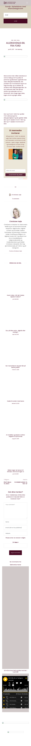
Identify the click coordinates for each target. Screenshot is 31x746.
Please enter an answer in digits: (16, 538)
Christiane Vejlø (17, 195)
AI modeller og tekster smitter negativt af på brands (15, 435)
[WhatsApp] (17, 190)
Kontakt (9, 718)
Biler (12, 40)
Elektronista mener (15, 565)
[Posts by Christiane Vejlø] (9, 194)
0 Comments (15, 199)
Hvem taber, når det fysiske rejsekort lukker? (15, 296)
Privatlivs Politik (19, 718)
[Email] (15, 190)
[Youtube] (18, 740)
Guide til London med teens (15, 401)
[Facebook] (11, 190)
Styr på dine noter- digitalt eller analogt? (15, 331)
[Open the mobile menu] (27, 3)
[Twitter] (13, 190)
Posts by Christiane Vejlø (15, 251)
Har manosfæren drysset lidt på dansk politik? (15, 366)
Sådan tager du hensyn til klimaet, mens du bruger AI (15, 471)
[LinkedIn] (19, 190)
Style (15, 40)
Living (18, 40)
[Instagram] (13, 740)
